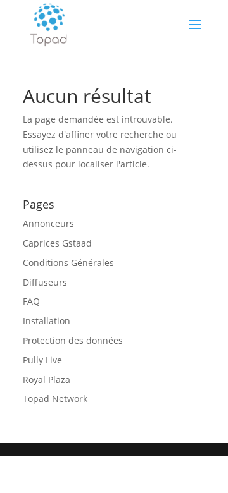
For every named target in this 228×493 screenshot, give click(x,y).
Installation (46, 321)
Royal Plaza (46, 380)
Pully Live (42, 360)
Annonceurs (48, 223)
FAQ (31, 301)
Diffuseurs (45, 282)
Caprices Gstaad (57, 243)
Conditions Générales (68, 263)
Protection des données (73, 340)
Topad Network (55, 399)
